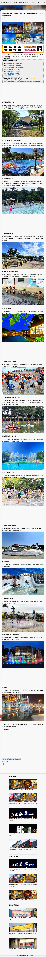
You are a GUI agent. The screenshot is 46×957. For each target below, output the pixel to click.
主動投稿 (16, 82)
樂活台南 (23, 955)
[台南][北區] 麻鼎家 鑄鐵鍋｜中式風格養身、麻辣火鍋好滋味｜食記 (21, 789)
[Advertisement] (23, 91)
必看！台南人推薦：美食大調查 (13, 65)
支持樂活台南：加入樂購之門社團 (13, 63)
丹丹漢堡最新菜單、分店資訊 (12, 75)
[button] (3, 19)
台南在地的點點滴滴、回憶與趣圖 (12, 759)
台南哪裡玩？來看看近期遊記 (12, 71)
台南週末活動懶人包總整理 (12, 73)
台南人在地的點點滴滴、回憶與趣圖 (14, 67)
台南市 (7, 761)
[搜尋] (44, 2)
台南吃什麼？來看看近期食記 (12, 69)
